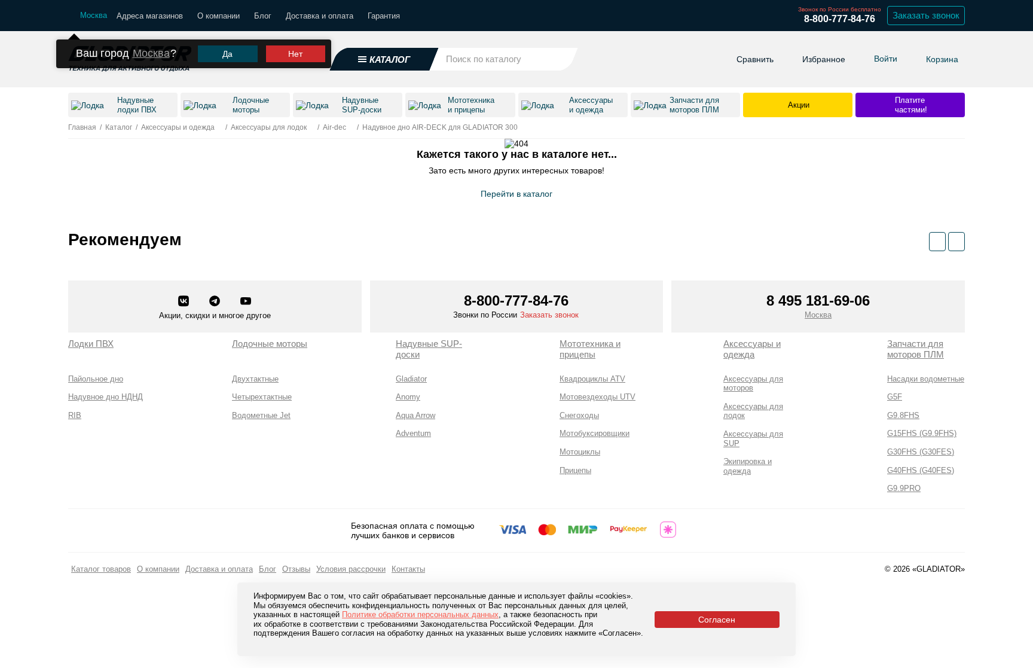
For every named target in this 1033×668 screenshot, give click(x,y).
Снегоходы (579, 415)
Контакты (408, 569)
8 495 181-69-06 (818, 300)
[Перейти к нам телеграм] (215, 302)
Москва (151, 53)
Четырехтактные (262, 396)
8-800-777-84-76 (839, 19)
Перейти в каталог (516, 194)
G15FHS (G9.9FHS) (921, 433)
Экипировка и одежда (747, 466)
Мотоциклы (580, 451)
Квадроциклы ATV (592, 378)
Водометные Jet (261, 415)
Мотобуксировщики (594, 433)
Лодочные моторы (269, 343)
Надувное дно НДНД (105, 396)
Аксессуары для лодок (753, 411)
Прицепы (575, 470)
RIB (74, 415)
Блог (262, 15)
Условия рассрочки (351, 569)
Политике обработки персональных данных (420, 614)
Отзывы (296, 569)
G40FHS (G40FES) (920, 470)
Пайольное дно (95, 378)
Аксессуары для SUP (753, 438)
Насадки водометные (925, 378)
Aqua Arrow (415, 415)
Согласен (716, 619)
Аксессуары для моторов (753, 383)
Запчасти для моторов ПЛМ (915, 348)
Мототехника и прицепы (590, 348)
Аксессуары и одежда (752, 348)
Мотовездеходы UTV (597, 396)
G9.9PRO (904, 488)
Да (227, 54)
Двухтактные (255, 378)
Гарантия (384, 15)
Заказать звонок (926, 15)
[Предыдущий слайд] (937, 241)
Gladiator (411, 378)
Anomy (408, 396)
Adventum (413, 433)
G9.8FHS (903, 415)
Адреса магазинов (150, 15)
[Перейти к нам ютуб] (245, 302)
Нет (295, 54)
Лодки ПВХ (91, 343)
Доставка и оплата (319, 15)
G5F (894, 396)
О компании (218, 15)
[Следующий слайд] (956, 241)
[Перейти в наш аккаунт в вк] (184, 302)
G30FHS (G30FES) (920, 451)
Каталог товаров (101, 569)
